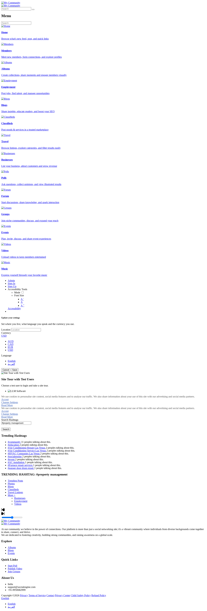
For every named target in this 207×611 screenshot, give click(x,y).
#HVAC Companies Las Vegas (24, 453)
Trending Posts (15, 480)
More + (11, 495)
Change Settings (9, 402)
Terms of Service (37, 595)
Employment (20, 501)
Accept (5, 399)
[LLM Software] (17, 391)
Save (14, 370)
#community (14, 442)
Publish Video (15, 568)
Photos (11, 483)
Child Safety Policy (81, 595)
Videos (17, 504)
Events (11, 553)
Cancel (6, 370)
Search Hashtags (9, 419)
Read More (7, 405)
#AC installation (16, 462)
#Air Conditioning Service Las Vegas (27, 450)
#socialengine (15, 456)
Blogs (11, 486)
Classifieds (13, 489)
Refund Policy (98, 595)
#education (14, 444)
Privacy (24, 595)
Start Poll (12, 565)
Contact (50, 595)
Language (6, 355)
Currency (6, 333)
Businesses (19, 498)
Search (6, 429)
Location (5, 329)
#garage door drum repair (21, 468)
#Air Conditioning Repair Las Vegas (27, 447)
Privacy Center (62, 595)
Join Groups (14, 571)
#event (11, 459)
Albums (12, 547)
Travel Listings (15, 492)
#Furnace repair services (20, 465)
